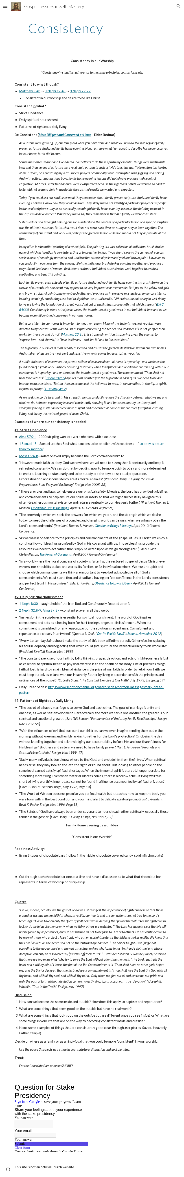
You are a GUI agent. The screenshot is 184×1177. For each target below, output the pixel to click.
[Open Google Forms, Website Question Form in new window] (81, 1087)
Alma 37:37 (51, 610)
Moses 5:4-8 (28, 456)
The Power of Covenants (55, 554)
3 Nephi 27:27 (80, 91)
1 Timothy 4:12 (55, 389)
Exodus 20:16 (55, 378)
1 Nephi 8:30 (28, 604)
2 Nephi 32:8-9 (30, 610)
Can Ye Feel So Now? (110, 634)
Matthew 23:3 (71, 334)
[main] (65, 28)
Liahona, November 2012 (143, 634)
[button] (5, 6)
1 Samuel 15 (28, 444)
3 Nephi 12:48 (55, 91)
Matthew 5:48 (29, 91)
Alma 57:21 (27, 437)
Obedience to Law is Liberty (113, 583)
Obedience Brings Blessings (50, 508)
